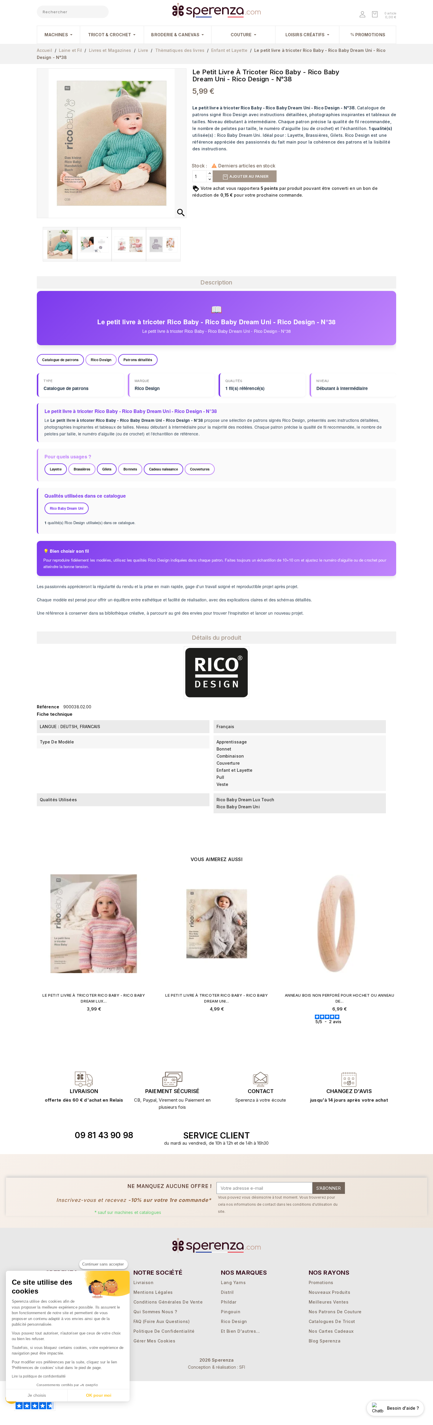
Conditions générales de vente (168, 1301)
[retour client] (349, 1079)
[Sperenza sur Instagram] (341, 1135)
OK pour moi (98, 1395)
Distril (227, 1292)
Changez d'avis (348, 1091)
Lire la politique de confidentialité (39, 1376)
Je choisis (37, 1395)
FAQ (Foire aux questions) (161, 1321)
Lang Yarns (233, 1282)
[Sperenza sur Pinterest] (354, 1135)
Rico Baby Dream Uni (66, 508)
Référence (48, 706)
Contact (261, 1091)
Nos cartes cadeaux (331, 1331)
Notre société (158, 1273)
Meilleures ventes (329, 1301)
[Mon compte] (363, 15)
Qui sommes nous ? (155, 1311)
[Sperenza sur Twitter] (314, 1135)
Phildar (229, 1301)
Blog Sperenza (325, 1340)
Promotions (321, 1282)
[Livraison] (172, 1079)
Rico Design (234, 1321)
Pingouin (230, 1311)
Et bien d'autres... (240, 1331)
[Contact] (84, 1079)
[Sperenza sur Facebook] (327, 1135)
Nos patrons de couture (335, 1311)
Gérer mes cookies (154, 1340)
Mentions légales (153, 1292)
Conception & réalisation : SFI (216, 1367)
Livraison (84, 1091)
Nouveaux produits (330, 1292)
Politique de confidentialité (164, 1331)
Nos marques (244, 1273)
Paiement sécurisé (172, 1091)
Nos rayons (329, 1273)
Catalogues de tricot (332, 1321)
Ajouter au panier (248, 176)
